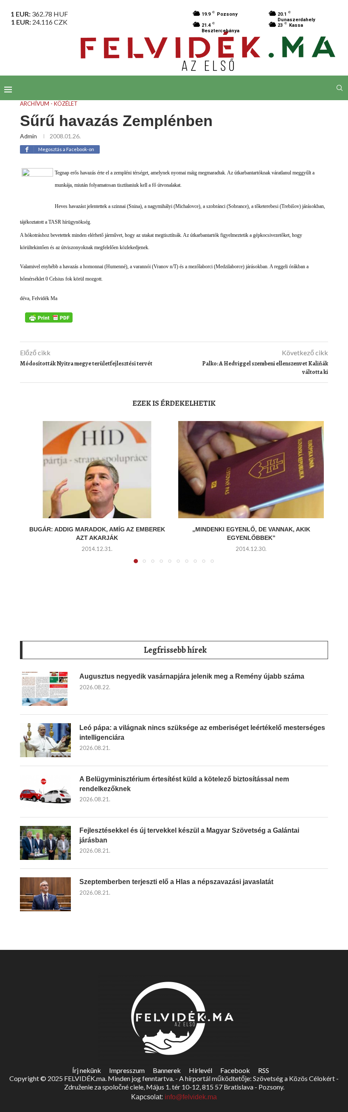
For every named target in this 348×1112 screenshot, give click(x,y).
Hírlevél (200, 1070)
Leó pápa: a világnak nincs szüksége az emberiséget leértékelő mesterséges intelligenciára (202, 732)
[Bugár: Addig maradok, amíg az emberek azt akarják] (97, 469)
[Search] (339, 88)
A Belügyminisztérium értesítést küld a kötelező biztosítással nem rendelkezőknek (184, 783)
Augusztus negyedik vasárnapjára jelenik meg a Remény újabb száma (191, 676)
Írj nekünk (86, 1070)
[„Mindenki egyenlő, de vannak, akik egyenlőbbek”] (251, 469)
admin (28, 136)
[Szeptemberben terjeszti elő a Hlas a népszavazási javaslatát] (45, 894)
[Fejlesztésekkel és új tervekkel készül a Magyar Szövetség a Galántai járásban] (45, 843)
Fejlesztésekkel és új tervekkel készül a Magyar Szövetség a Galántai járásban (189, 835)
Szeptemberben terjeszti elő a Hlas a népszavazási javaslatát (176, 881)
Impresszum (127, 1070)
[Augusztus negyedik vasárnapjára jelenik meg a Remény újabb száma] (45, 689)
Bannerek (167, 1070)
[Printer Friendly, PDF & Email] (49, 317)
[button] (35, 497)
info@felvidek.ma (191, 1097)
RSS (263, 1070)
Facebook (235, 1070)
